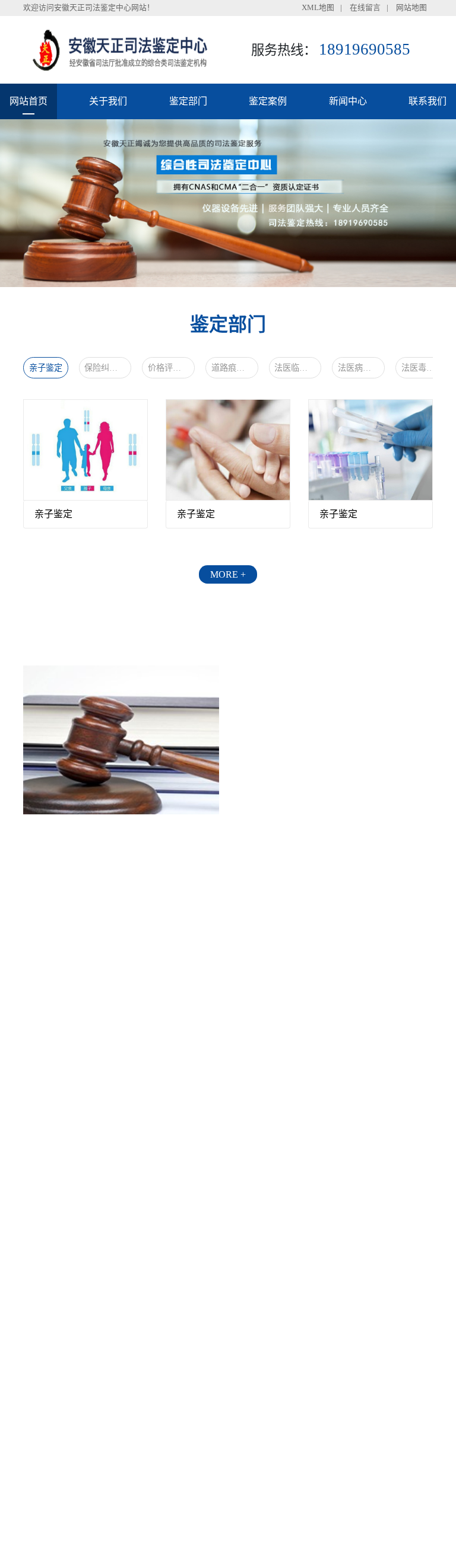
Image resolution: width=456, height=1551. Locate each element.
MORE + (228, 574)
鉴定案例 (268, 101)
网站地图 (411, 8)
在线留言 (365, 8)
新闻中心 (348, 101)
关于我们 (108, 101)
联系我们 (427, 101)
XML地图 (318, 8)
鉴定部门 (188, 101)
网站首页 (29, 101)
